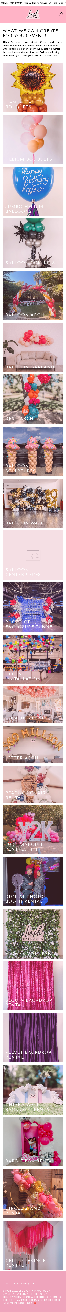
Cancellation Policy (15, 1293)
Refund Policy (38, 1293)
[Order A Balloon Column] (33, 243)
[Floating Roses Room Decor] (33, 704)
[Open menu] (8, 14)
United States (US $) (18, 1283)
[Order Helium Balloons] (33, 139)
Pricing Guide (52, 1300)
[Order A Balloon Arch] (33, 295)
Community (35, 1300)
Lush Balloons (14, 1290)
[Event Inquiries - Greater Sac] (33, 451)
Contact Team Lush (15, 1300)
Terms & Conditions (35, 1297)
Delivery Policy (12, 1297)
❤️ (35, 1303)
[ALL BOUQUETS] (33, 87)
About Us (55, 1297)
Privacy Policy (41, 1290)
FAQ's (29, 1303)
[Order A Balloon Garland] (33, 347)
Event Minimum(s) (13, 1303)
